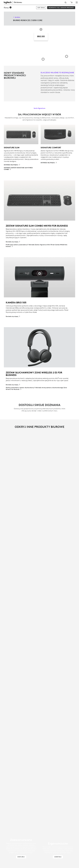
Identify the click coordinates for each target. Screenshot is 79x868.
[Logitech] (14, 2)
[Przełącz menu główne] (76, 2)
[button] (8, 7)
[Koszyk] (71, 2)
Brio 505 (41, 36)
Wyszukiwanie (65, 2)
